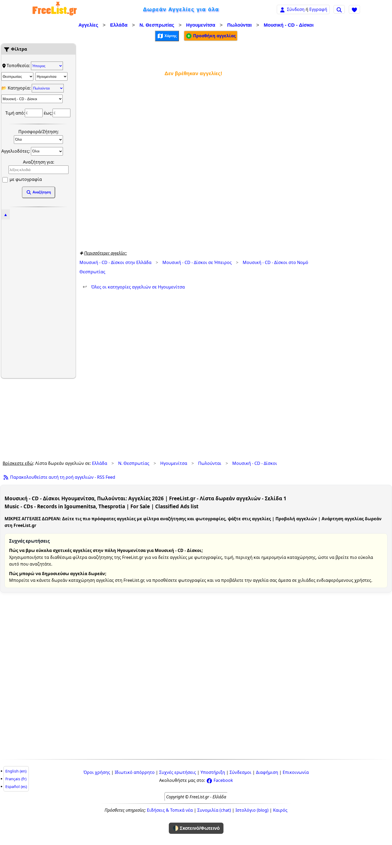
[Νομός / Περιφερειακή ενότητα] (17, 76)
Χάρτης (170, 36)
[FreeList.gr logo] (54, 9)
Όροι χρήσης (96, 772)
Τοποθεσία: (19, 65)
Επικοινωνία (296, 772)
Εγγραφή (318, 9)
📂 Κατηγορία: (16, 88)
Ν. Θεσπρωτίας (156, 25)
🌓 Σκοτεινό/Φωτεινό (196, 828)
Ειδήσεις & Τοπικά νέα (170, 810)
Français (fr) (15, 778)
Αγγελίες (88, 25)
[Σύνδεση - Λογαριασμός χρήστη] (282, 9)
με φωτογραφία (25, 179)
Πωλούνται (239, 25)
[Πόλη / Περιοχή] (51, 76)
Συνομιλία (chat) (214, 810)
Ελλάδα (118, 25)
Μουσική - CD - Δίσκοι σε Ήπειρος (197, 262)
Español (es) (16, 786)
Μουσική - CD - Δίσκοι (289, 25)
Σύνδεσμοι (240, 772)
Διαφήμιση (267, 772)
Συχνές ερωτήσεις (177, 772)
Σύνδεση (296, 9)
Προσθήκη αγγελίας (214, 36)
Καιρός (280, 810)
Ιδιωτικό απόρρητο (135, 772)
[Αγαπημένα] (354, 9)
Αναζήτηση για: (38, 162)
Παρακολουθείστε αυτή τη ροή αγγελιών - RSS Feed (62, 477)
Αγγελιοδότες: (16, 151)
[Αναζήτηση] (339, 9)
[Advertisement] (38, 298)
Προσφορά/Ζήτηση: (38, 132)
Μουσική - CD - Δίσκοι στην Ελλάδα (115, 262)
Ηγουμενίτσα (200, 25)
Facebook (223, 780)
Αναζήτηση (41, 192)
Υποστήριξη (213, 772)
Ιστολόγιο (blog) (252, 810)
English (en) (15, 771)
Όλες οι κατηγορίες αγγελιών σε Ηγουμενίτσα (134, 287)
